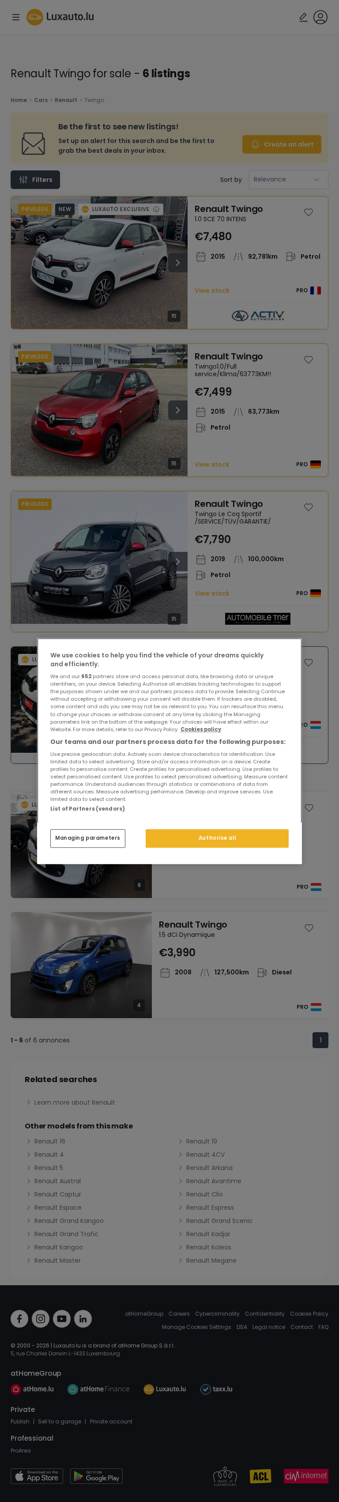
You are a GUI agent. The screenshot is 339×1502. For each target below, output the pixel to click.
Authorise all (217, 838)
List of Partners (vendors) (87, 808)
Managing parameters (88, 838)
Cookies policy (201, 729)
